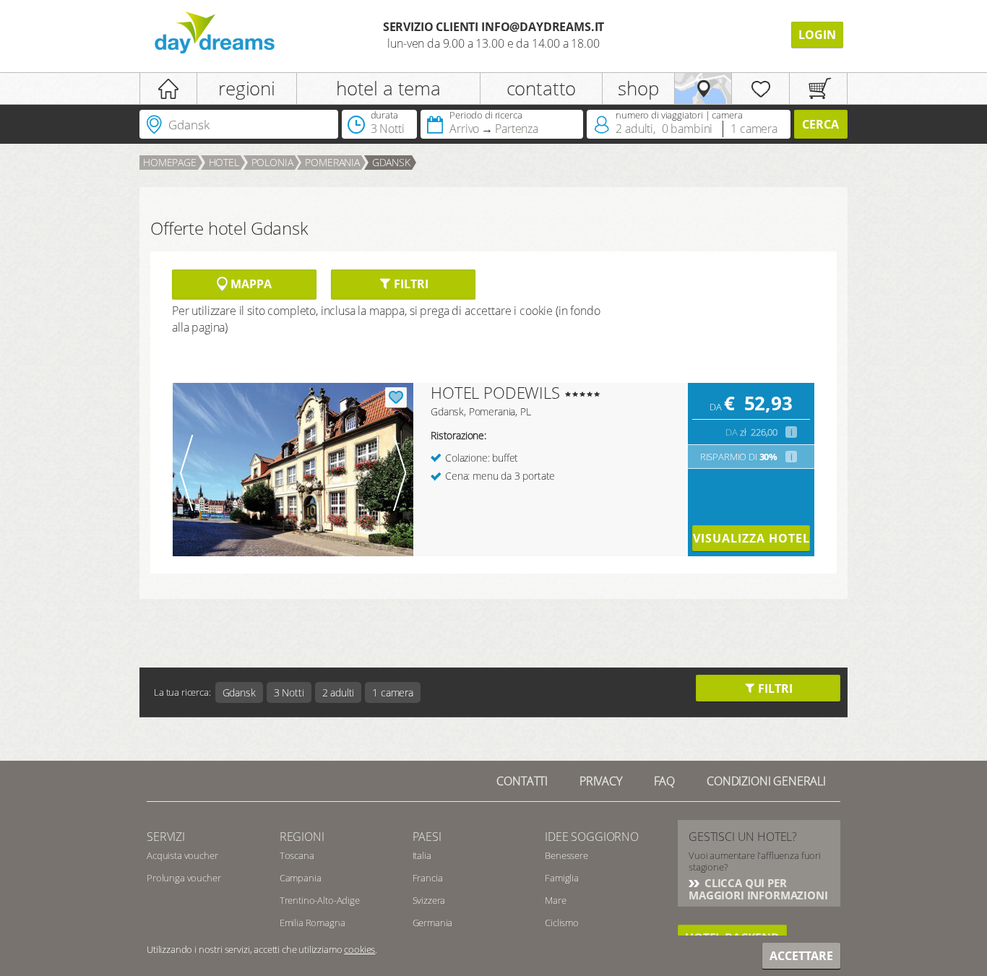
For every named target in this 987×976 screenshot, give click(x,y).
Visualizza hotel (751, 538)
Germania (433, 922)
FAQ (665, 781)
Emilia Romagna (312, 922)
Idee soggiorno (592, 837)
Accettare (801, 956)
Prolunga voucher (183, 877)
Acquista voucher (182, 855)
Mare (555, 900)
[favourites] (760, 88)
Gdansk (391, 162)
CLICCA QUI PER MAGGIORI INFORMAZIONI (758, 889)
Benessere (566, 855)
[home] (168, 88)
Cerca (820, 124)
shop (638, 88)
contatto (542, 88)
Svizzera (429, 900)
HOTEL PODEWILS (495, 392)
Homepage (170, 162)
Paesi (427, 837)
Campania (301, 877)
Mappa (249, 284)
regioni (246, 88)
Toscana (297, 855)
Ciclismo (562, 922)
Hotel (224, 162)
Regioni (302, 837)
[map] (703, 88)
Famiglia (562, 877)
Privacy (600, 781)
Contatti (522, 781)
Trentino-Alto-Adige (320, 900)
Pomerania (332, 162)
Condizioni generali (766, 781)
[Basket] (818, 88)
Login (817, 35)
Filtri (409, 284)
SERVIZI (166, 837)
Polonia (272, 162)
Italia (422, 855)
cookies (359, 949)
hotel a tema (388, 88)
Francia (428, 877)
